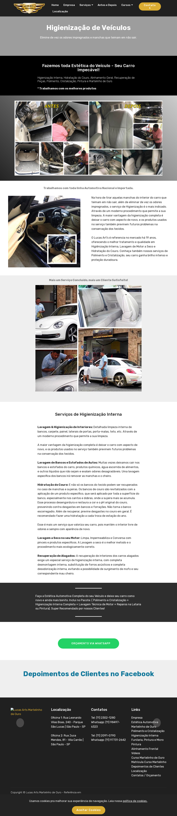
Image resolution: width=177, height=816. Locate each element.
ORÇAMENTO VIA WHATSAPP (90, 643)
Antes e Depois (107, 5)
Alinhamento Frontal (144, 748)
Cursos (125, 5)
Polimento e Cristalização (147, 731)
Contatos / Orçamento (146, 775)
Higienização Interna (144, 735)
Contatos (150, 6)
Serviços (84, 5)
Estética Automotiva (144, 722)
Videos (135, 753)
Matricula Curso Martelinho (148, 762)
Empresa (68, 5)
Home (55, 5)
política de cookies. (135, 801)
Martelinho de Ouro (143, 726)
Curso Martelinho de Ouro (147, 757)
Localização (60, 11)
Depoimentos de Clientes (147, 766)
